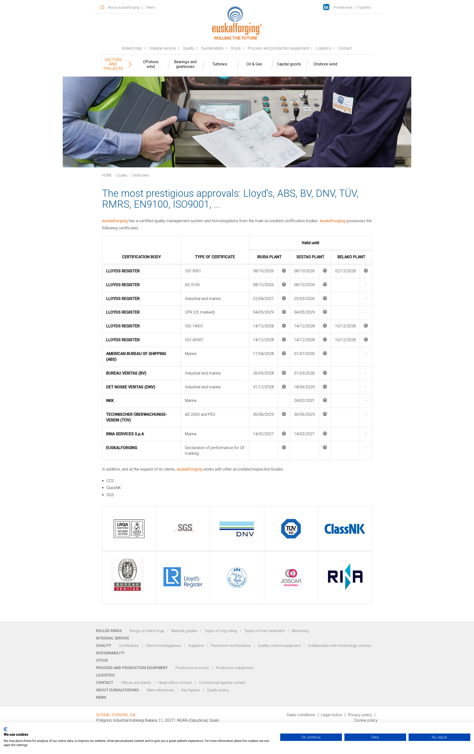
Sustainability (212, 48)
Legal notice (331, 715)
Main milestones (160, 690)
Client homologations (163, 645)
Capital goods (289, 64)
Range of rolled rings (147, 630)
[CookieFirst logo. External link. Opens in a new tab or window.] (5, 729)
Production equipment (234, 667)
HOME (107, 175)
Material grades (184, 630)
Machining (300, 630)
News (150, 7)
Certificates (128, 645)
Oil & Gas (254, 64)
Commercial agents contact (222, 682)
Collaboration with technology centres (339, 645)
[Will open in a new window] (328, 7)
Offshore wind (150, 64)
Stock (236, 48)
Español (364, 7)
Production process (192, 667)
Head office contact (175, 682)
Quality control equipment (279, 645)
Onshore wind (325, 64)
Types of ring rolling (220, 630)
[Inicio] (102, 6)
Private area (343, 7)
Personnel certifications (231, 645)
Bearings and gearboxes (185, 64)
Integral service (162, 48)
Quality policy (218, 690)
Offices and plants (136, 682)
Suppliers (196, 645)
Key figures (190, 690)
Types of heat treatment (264, 630)
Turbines (219, 64)
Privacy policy (360, 715)
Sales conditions (301, 715)
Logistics (323, 48)
